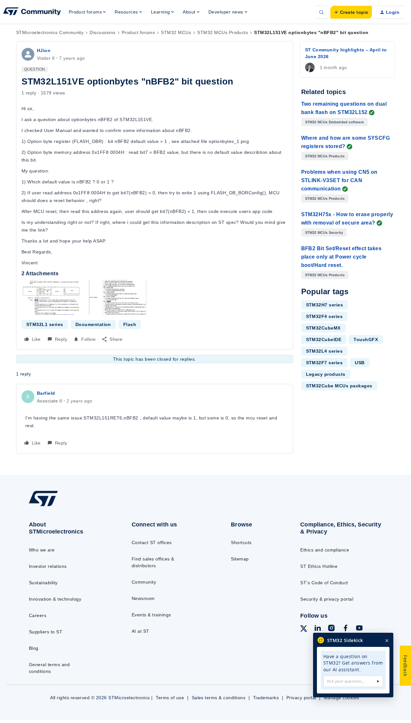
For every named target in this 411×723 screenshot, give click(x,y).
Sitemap (240, 558)
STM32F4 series (324, 316)
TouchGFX (366, 339)
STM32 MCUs (176, 32)
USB (359, 362)
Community (144, 582)
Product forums (138, 32)
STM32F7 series (324, 362)
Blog (34, 648)
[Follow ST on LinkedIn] (317, 629)
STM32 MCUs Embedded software (334, 122)
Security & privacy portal (326, 599)
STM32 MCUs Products (222, 32)
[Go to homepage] (68, 506)
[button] (351, 12)
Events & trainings (151, 614)
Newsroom (143, 598)
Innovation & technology (55, 599)
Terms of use (170, 697)
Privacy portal (301, 697)
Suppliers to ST (45, 631)
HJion (43, 50)
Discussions (102, 32)
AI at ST (140, 631)
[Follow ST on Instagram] (331, 629)
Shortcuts (241, 542)
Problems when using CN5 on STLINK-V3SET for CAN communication (339, 180)
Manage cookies (341, 697)
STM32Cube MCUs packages (339, 385)
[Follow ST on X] (303, 629)
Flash (129, 324)
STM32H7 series (324, 304)
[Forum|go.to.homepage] (32, 12)
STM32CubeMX (323, 328)
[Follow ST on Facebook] (345, 629)
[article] (155, 418)
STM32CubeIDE (324, 339)
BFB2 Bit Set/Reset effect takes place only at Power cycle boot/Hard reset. (341, 257)
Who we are (42, 549)
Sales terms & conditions (219, 697)
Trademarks (266, 697)
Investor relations (48, 566)
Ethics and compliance (324, 549)
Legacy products (325, 374)
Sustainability (43, 582)
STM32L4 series (324, 351)
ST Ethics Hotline (318, 566)
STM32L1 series (44, 324)
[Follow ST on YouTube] (359, 629)
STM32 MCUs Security (324, 232)
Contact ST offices (152, 542)
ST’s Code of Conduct (324, 582)
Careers (37, 615)
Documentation (93, 324)
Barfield (46, 393)
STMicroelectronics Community (49, 32)
